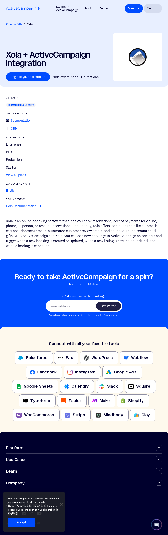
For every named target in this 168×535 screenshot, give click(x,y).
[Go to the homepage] (23, 8)
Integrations (14, 23)
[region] (34, 512)
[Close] (61, 504)
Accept (21, 522)
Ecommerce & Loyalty (21, 104)
